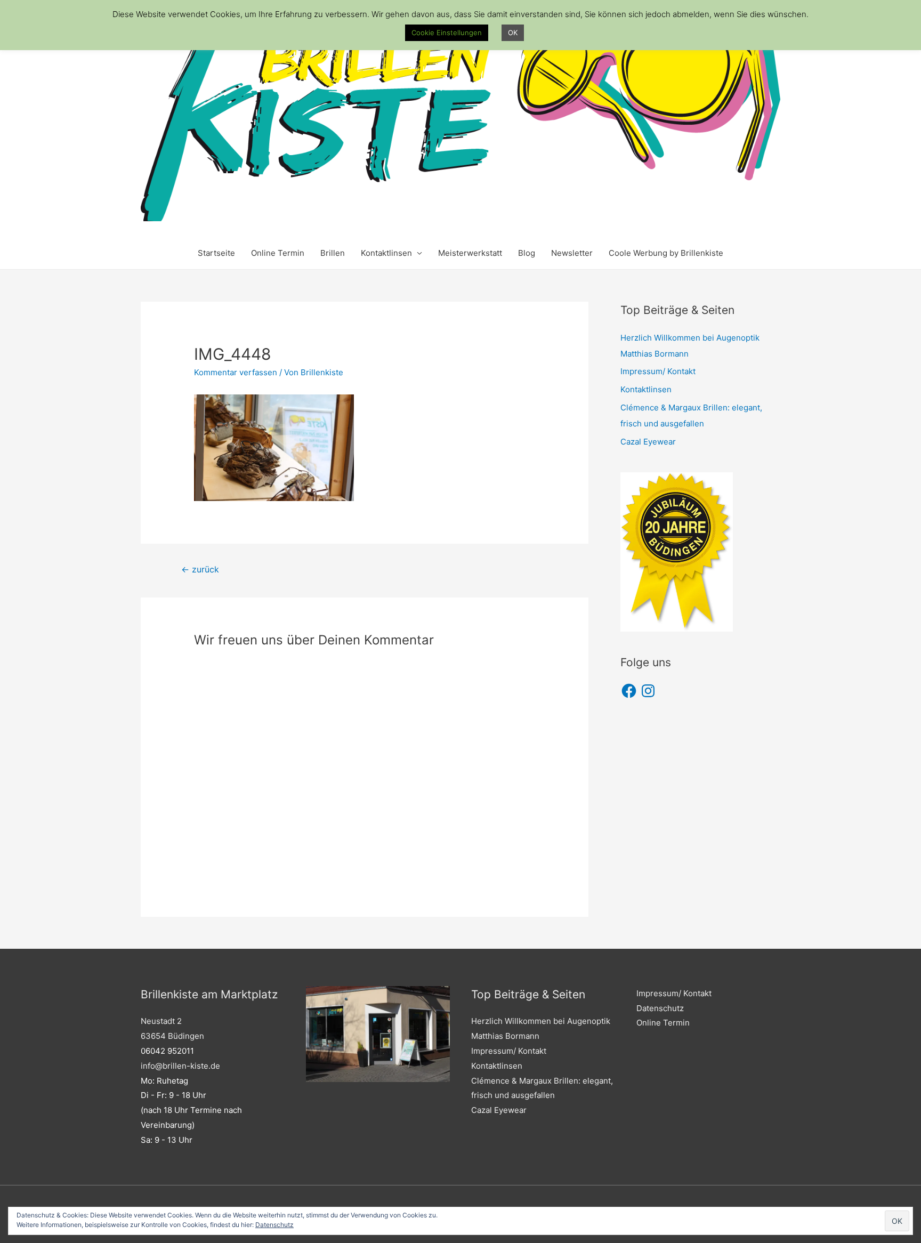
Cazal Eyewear (648, 442)
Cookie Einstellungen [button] (446, 32)
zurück (200, 569)
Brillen (332, 253)
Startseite (216, 253)
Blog (526, 253)
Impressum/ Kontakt (658, 371)
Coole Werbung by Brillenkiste (666, 253)
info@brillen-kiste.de (180, 1066)
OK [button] (513, 32)
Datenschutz (660, 1008)
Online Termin (277, 253)
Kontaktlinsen (386, 253)
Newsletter (572, 253)
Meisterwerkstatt (470, 253)
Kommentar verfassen (235, 372)
